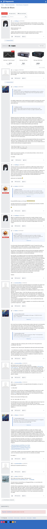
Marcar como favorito (22, 13)
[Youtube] (4, 522)
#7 (11, 230)
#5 (11, 186)
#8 (11, 282)
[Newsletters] (15, 522)
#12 (11, 415)
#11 (11, 382)
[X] (11, 522)
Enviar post (5, 13)
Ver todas (42, 45)
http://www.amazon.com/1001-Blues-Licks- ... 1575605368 (22, 479)
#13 (11, 463)
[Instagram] (2, 522)
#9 (11, 310)
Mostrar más (29, 196)
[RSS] (13, 522)
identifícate (9, 511)
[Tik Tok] (6, 522)
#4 (11, 164)
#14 (11, 476)
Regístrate (4, 511)
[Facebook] (8, 522)
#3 (11, 86)
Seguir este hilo (12, 13)
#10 (11, 363)
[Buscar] (26, 16)
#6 (11, 215)
